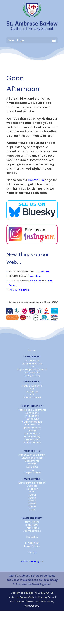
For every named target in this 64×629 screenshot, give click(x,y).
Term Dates (32, 527)
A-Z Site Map (32, 543)
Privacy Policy (32, 546)
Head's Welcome (32, 385)
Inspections (32, 415)
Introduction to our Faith (32, 454)
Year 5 (32, 503)
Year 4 (32, 500)
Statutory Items (32, 442)
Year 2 (32, 494)
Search (32, 552)
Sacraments (32, 460)
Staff (32, 388)
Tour (32, 366)
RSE (32, 469)
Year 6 (32, 506)
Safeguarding (32, 375)
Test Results (32, 418)
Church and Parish (32, 457)
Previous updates (19, 289)
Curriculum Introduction (32, 482)
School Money (32, 436)
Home (32, 350)
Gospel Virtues (32, 472)
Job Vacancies (32, 530)
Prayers (32, 463)
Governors (32, 391)
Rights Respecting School (32, 369)
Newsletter (34, 275)
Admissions (32, 412)
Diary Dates (42, 271)
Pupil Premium (32, 424)
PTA (32, 394)
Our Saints (32, 466)
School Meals (32, 433)
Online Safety (32, 439)
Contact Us (36, 180)
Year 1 (32, 491)
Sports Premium (32, 427)
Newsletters (32, 521)
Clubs (32, 509)
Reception (32, 488)
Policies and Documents (32, 409)
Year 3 (32, 497)
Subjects (32, 485)
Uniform (32, 430)
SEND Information (32, 421)
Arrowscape (32, 605)
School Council (32, 397)
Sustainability (32, 372)
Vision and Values (32, 363)
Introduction (32, 360)
